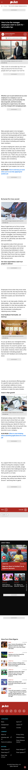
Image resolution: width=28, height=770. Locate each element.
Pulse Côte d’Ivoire (4, 756)
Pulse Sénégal (20, 749)
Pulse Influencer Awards (20, 741)
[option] (7, 583)
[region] (14, 583)
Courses (18, 727)
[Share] (25, 34)
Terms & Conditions (6, 742)
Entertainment (5, 724)
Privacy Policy (20, 734)
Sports (18, 722)
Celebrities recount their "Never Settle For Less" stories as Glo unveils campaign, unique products (16, 674)
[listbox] (14, 583)
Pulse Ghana (4, 749)
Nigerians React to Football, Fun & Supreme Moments (13, 567)
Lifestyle (5, 6)
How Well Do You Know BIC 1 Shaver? (19, 585)
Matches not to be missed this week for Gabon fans (16, 655)
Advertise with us (5, 738)
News (9, 642)
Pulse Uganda (20, 752)
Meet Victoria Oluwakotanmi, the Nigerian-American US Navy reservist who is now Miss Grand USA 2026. (17, 646)
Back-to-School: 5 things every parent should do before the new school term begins (16, 664)
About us (3, 734)
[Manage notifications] (25, 767)
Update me (4, 514)
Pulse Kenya (4, 752)
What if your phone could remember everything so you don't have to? (17, 683)
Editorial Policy (20, 737)
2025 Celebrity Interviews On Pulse (7, 585)
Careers (18, 724)
